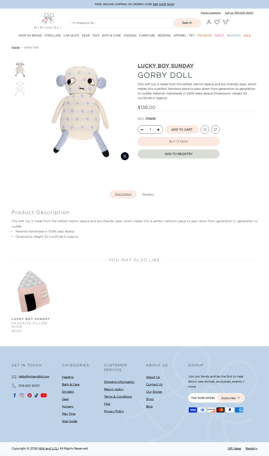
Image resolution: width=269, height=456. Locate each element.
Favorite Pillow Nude (30, 325)
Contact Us (154, 384)
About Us (153, 377)
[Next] (124, 112)
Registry (251, 448)
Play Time (68, 413)
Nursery (68, 406)
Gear (65, 399)
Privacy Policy (114, 411)
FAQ (107, 404)
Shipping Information (119, 382)
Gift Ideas (234, 448)
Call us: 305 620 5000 (239, 12)
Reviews (148, 194)
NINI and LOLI (48, 448)
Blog (149, 406)
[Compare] (215, 130)
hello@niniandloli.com (33, 376)
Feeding (68, 377)
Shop (150, 399)
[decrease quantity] (141, 130)
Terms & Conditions (118, 396)
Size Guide (69, 421)
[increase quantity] (159, 130)
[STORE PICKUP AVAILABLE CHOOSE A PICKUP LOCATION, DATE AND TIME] (134, 4)
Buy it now (178, 141)
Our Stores (154, 391)
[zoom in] (125, 156)
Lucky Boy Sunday (31, 319)
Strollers (68, 391)
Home (16, 47)
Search (187, 22)
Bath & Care (70, 384)
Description (123, 194)
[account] (209, 23)
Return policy (113, 389)
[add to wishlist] (205, 130)
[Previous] (38, 112)
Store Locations (211, 12)
